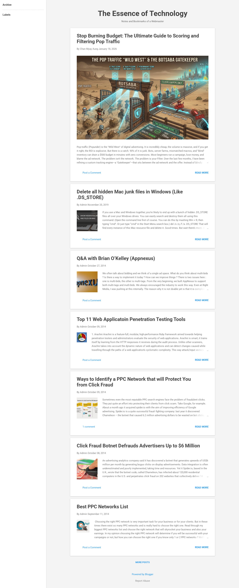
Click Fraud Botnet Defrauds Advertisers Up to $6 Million (138, 446)
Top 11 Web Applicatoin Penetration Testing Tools (131, 319)
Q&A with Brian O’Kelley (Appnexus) (116, 258)
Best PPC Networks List (102, 506)
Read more (201, 172)
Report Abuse (142, 580)
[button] (206, 35)
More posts (142, 562)
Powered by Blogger (142, 574)
